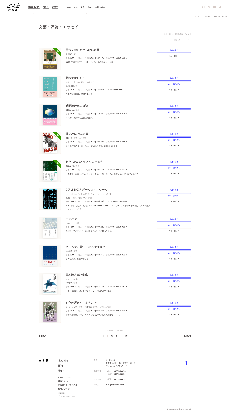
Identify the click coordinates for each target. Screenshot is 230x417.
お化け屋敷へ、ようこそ (81, 303)
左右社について (72, 7)
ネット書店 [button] (173, 56)
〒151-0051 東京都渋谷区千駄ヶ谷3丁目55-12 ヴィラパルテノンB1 (120, 363)
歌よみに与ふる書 (77, 134)
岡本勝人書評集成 (77, 275)
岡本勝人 (69, 283)
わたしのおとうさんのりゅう (84, 161)
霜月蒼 (68, 198)
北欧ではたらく (76, 78)
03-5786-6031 (120, 374)
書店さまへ (63, 381)
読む (55, 7)
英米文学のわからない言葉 (82, 50)
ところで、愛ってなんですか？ (86, 247)
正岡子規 (69, 138)
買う (46, 7)
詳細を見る (174, 50)
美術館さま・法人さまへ (68, 385)
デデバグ (71, 219)
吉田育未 (88, 307)
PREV (42, 336)
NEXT (187, 336)
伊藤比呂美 (70, 166)
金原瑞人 (69, 54)
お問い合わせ (100, 7)
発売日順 (176, 39)
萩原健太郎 (70, 86)
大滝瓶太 (102, 307)
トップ (199, 16)
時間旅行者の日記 (77, 106)
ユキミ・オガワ (71, 307)
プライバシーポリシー (66, 396)
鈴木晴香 (69, 251)
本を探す (207, 16)
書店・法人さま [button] (87, 7)
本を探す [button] (34, 7)
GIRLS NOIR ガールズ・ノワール (87, 189)
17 (125, 336)
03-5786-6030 (120, 371)
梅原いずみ (82, 198)
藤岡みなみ (70, 110)
